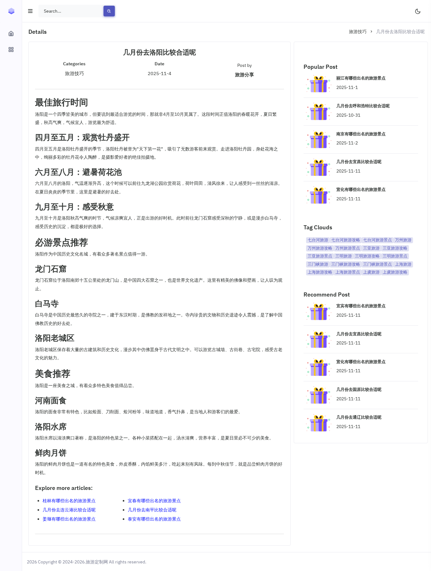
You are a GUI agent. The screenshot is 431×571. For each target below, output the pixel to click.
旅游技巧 (358, 31)
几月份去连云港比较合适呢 (69, 510)
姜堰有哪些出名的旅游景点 (69, 519)
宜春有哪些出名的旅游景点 (154, 500)
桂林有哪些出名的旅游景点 (69, 500)
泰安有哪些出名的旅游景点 (154, 519)
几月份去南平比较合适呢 (152, 510)
